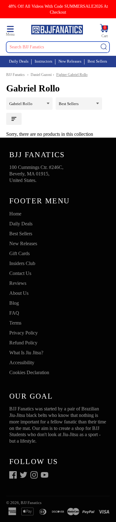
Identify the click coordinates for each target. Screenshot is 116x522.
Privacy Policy (23, 332)
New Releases (69, 61)
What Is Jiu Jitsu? (26, 352)
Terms (15, 322)
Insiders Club (22, 263)
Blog (14, 303)
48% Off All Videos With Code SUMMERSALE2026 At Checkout (58, 9)
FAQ (14, 313)
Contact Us (20, 273)
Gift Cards (19, 253)
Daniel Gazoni (41, 75)
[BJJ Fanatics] (57, 30)
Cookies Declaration (29, 372)
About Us (18, 293)
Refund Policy (23, 342)
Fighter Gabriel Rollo (72, 75)
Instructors (43, 61)
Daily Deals (18, 61)
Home (15, 213)
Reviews (17, 283)
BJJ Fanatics (15, 75)
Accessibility (21, 362)
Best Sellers (97, 61)
